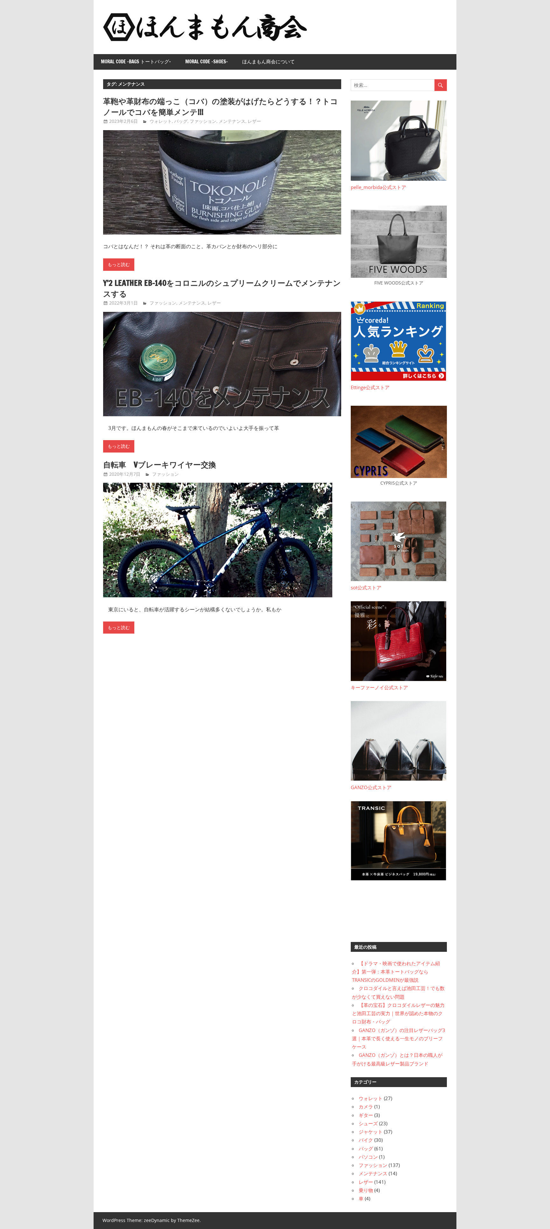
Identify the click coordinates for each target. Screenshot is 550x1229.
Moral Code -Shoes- (206, 61)
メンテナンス (232, 121)
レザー (254, 121)
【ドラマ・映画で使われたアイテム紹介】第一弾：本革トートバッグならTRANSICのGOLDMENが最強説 (396, 971)
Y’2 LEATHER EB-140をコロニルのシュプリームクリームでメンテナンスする (222, 288)
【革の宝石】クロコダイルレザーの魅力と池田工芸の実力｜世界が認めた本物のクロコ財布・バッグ (398, 1013)
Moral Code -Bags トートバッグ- (136, 61)
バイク (366, 1140)
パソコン (368, 1157)
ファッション (203, 121)
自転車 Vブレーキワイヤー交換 (159, 464)
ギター (366, 1115)
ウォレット (161, 121)
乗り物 (366, 1190)
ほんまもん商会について (268, 61)
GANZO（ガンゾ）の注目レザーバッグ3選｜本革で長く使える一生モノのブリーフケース (398, 1038)
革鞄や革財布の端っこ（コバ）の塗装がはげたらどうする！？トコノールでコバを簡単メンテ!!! (220, 106)
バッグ (180, 121)
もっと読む (119, 264)
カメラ (366, 1106)
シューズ (368, 1123)
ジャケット (371, 1131)
